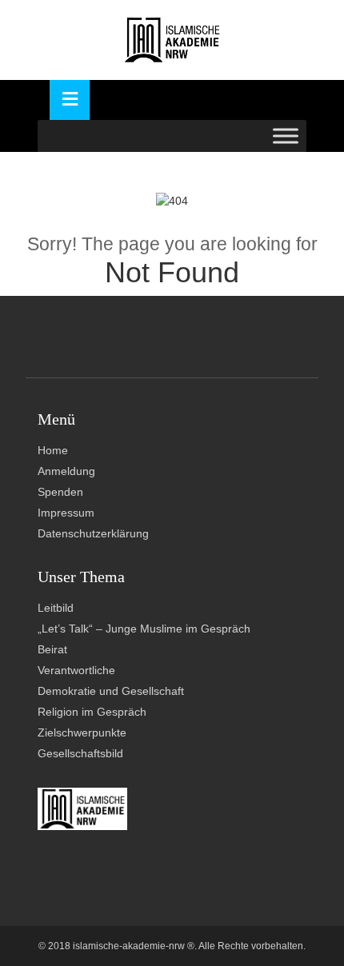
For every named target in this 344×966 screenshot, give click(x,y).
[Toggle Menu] (285, 135)
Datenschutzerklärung (93, 533)
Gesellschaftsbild (80, 753)
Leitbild (56, 607)
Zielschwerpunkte (82, 732)
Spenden (60, 491)
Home (53, 450)
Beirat (52, 649)
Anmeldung (66, 471)
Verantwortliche (76, 670)
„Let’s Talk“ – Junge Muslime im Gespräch (144, 628)
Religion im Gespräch (92, 711)
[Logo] (172, 40)
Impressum (66, 512)
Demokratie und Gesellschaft (111, 691)
